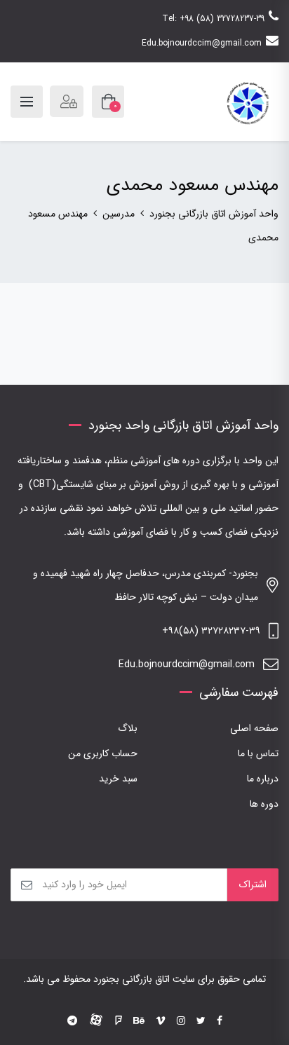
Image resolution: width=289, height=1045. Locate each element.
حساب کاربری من (102, 753)
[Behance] (138, 1021)
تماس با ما (258, 753)
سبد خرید (118, 778)
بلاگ (127, 728)
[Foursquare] (118, 1021)
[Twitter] (201, 1021)
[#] (72, 1021)
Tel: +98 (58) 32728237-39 (213, 18)
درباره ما (262, 778)
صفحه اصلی (254, 728)
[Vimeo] (161, 1021)
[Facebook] (219, 1021)
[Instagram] (181, 1021)
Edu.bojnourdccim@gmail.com (202, 43)
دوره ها (264, 804)
